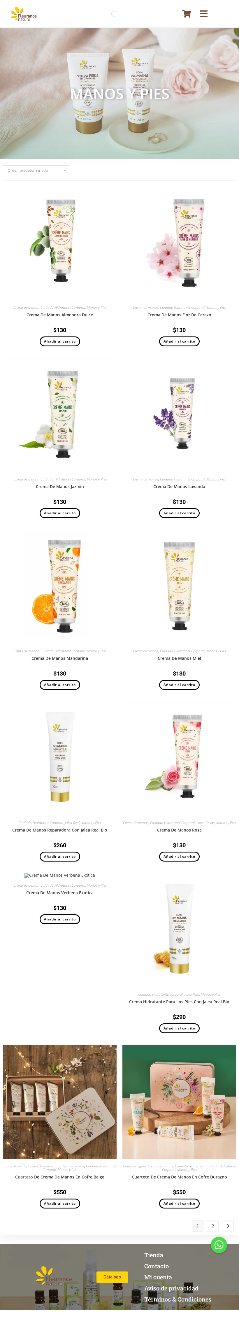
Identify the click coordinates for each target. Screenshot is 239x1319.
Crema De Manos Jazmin (60, 486)
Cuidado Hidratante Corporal (63, 307)
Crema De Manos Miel (179, 658)
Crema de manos (26, 307)
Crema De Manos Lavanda (179, 486)
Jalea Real (72, 822)
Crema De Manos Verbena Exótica (60, 892)
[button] (219, 1245)
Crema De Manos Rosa (179, 830)
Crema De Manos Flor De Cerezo (179, 315)
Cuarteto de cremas (69, 1166)
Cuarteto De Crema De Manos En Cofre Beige (59, 1177)
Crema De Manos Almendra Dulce (60, 315)
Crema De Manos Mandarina (59, 658)
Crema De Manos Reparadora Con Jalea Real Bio (59, 830)
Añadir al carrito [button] (60, 341)
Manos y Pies (96, 307)
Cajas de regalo (15, 1166)
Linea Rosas (205, 822)
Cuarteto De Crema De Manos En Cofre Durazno (179, 1177)
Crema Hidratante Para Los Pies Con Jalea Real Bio (179, 1001)
